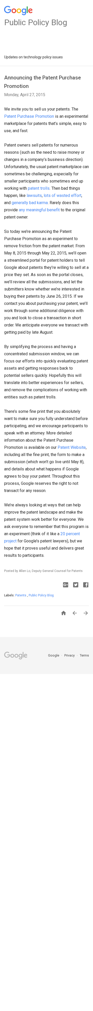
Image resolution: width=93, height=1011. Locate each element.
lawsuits (34, 195)
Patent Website (72, 447)
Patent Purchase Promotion (29, 116)
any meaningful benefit (39, 209)
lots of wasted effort (62, 195)
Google (54, 655)
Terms (84, 655)
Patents (21, 595)
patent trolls (39, 188)
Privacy (69, 655)
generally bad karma (30, 202)
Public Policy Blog (41, 595)
